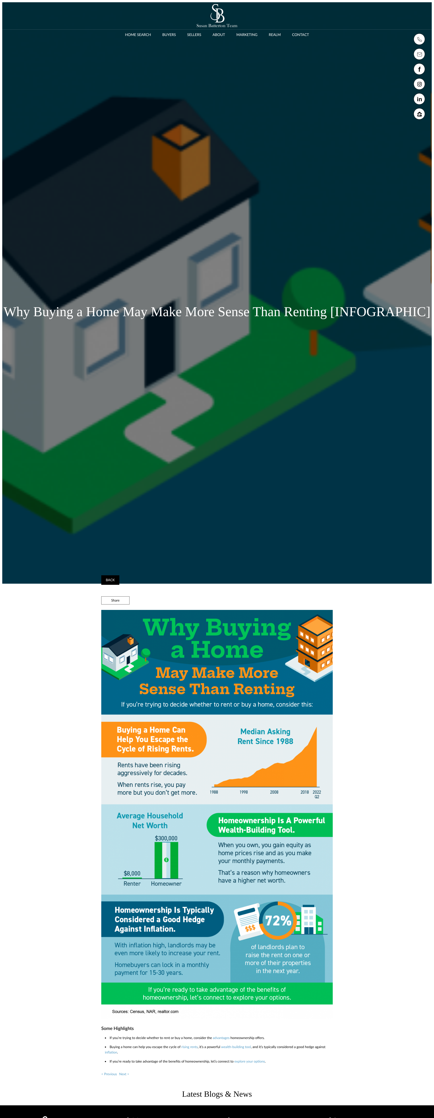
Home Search (138, 35)
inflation (111, 1052)
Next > (124, 1074)
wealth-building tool (236, 1047)
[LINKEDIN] (419, 99)
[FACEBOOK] (419, 69)
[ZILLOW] (419, 113)
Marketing (246, 35)
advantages (221, 1038)
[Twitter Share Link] (115, 613)
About (218, 35)
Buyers (169, 35)
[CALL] (419, 39)
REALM (275, 35)
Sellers (194, 35)
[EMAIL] (419, 54)
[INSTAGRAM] (419, 84)
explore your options (249, 1061)
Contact (300, 35)
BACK (110, 580)
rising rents (189, 1047)
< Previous (109, 1074)
